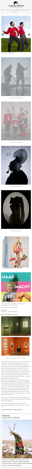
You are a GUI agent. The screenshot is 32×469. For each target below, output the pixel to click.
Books (28, 10)
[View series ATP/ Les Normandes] (16, 165)
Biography (12, 10)
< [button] (3, 35)
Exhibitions (17, 10)
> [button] (29, 35)
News (7, 10)
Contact (15, 11)
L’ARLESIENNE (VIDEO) (16, 230)
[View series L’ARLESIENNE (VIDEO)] (16, 209)
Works (3, 10)
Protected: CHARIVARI (16, 142)
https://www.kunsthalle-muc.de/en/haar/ (9, 314)
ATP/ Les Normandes (16, 186)
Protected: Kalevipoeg (16, 97)
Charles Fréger (16, 6)
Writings (23, 10)
